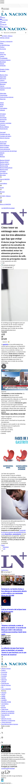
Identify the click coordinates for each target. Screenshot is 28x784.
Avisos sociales (4, 147)
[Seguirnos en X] (2, 733)
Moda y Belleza (4, 127)
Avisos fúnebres (4, 145)
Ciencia (2, 86)
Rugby (2, 104)
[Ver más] (2, 551)
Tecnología (3, 117)
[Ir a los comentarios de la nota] (6, 332)
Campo (2, 56)
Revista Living (4, 166)
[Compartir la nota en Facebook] (2, 339)
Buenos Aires (4, 75)
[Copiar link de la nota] (2, 337)
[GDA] (5, 774)
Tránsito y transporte (6, 41)
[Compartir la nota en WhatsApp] (4, 334)
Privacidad (11, 768)
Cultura (2, 80)
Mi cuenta (5, 27)
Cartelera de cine (5, 134)
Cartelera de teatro (5, 136)
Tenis (1, 106)
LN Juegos (3, 114)
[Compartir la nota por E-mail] (6, 339)
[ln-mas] (14, 225)
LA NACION (4, 208)
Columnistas (3, 95)
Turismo (2, 116)
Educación (3, 78)
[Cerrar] (26, 29)
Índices (2, 64)
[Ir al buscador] (2, 11)
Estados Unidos (4, 69)
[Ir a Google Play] (6, 748)
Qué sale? (3, 132)
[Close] (2, 657)
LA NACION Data (5, 45)
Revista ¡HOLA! (4, 162)
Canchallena (3, 108)
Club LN (4, 24)
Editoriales (3, 93)
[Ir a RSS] (2, 743)
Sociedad (11, 208)
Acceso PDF (3, 142)
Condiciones (4, 768)
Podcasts (2, 125)
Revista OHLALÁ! (5, 160)
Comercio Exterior (5, 60)
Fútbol (2, 103)
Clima (1, 43)
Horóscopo (3, 119)
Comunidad (3, 82)
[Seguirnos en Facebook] (2, 728)
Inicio (3, 17)
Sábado (2, 153)
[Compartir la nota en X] (4, 339)
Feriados (2, 121)
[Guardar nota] (4, 332)
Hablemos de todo (5, 88)
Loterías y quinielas (5, 123)
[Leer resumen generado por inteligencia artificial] (2, 332)
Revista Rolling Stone (6, 168)
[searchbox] (13, 33)
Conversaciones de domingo (8, 151)
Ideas (1, 155)
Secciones (5, 20)
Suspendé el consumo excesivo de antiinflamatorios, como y (13, 532)
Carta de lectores (5, 149)
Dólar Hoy (3, 54)
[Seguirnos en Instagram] (2, 738)
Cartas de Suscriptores (6, 97)
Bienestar (3, 84)
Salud (3, 545)
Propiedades (3, 58)
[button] (14, 116)
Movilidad (3, 62)
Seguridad (3, 77)
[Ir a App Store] (6, 752)
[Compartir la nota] (2, 334)
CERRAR (2, 1)
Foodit (4, 22)
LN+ (4, 549)
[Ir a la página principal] (14, 15)
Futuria (2, 52)
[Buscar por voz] (25, 32)
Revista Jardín (4, 169)
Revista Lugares (4, 164)
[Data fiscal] (2, 781)
